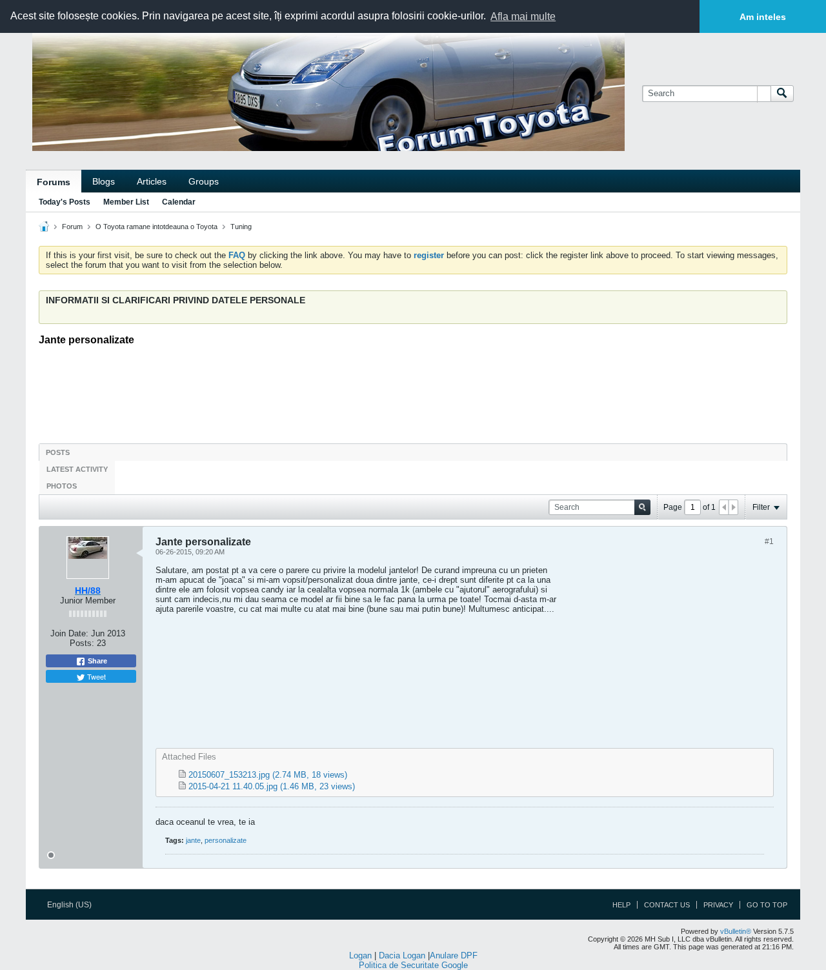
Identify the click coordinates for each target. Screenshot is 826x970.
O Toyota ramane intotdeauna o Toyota (156, 226)
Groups (203, 181)
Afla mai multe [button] (523, 16)
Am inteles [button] (763, 17)
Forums (53, 182)
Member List (126, 202)
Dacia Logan (402, 955)
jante (193, 840)
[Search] (782, 93)
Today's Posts (64, 202)
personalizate (226, 840)
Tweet (95, 676)
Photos (61, 486)
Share (96, 661)
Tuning (241, 226)
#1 (769, 541)
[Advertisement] (413, 390)
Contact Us (667, 905)
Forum (72, 226)
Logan (360, 955)
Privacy (718, 905)
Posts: (82, 643)
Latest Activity (77, 469)
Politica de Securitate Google (413, 965)
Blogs (103, 181)
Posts (58, 452)
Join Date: (69, 633)
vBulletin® (735, 931)
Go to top (767, 905)
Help (621, 905)
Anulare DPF (454, 955)
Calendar (179, 202)
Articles (151, 181)
